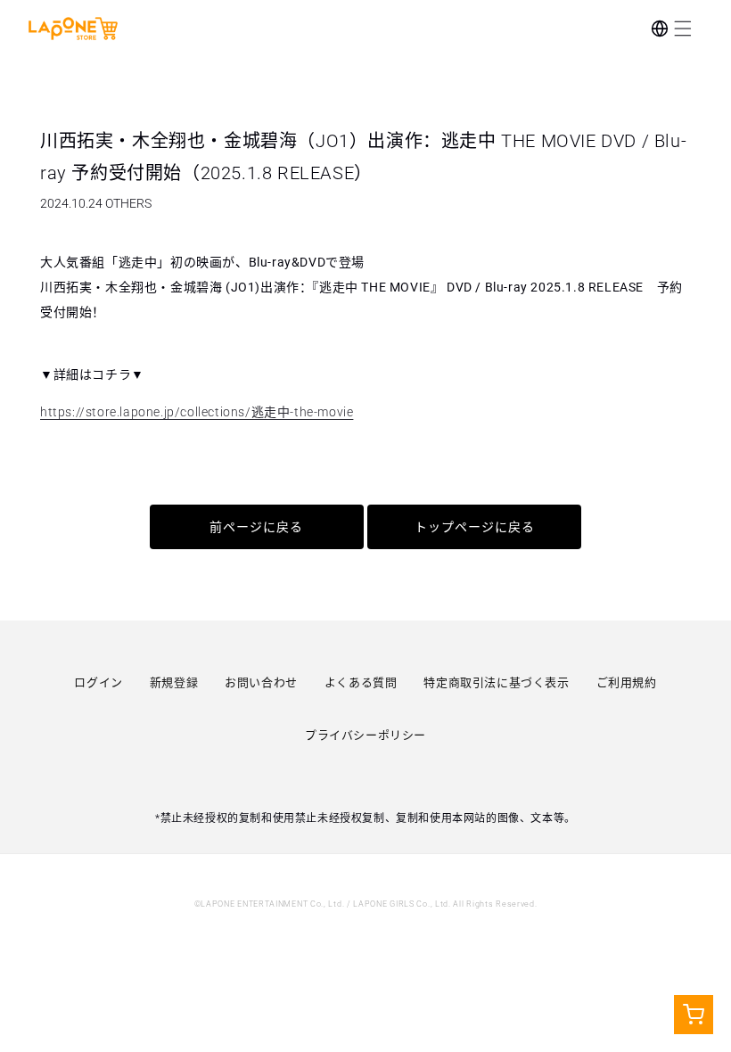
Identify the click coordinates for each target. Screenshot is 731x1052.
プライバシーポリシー (365, 735)
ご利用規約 (626, 682)
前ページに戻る (256, 527)
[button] (682, 28)
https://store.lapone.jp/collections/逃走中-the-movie (196, 412)
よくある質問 (361, 682)
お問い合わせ (261, 682)
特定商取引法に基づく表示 (496, 682)
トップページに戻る (475, 527)
